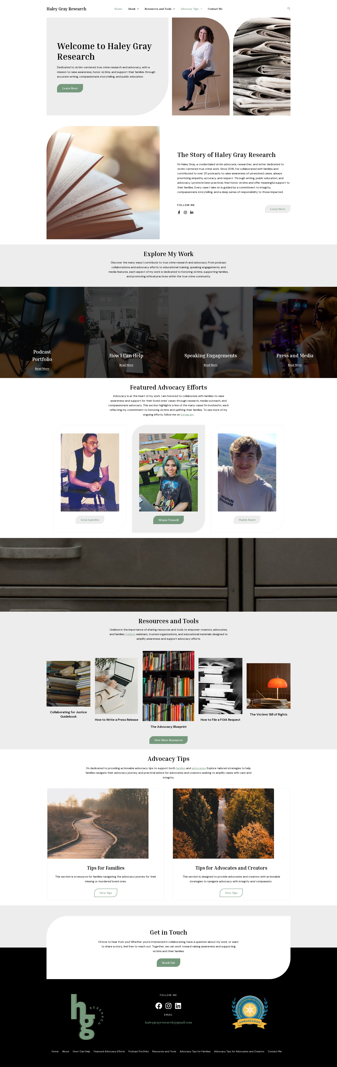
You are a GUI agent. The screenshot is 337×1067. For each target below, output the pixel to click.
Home (118, 9)
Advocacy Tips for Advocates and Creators (239, 1051)
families (180, 768)
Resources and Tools (158, 9)
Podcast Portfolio (138, 1051)
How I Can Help (81, 1051)
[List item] (179, 212)
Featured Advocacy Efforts (109, 1051)
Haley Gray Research (66, 8)
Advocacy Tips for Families (195, 1051)
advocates (199, 768)
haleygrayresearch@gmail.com (168, 1022)
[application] (137, 9)
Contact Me (215, 9)
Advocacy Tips (189, 9)
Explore (130, 634)
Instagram (187, 414)
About (132, 9)
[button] (277, 209)
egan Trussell (168, 520)
